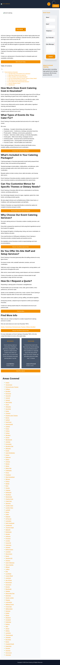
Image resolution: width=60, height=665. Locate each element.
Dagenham (8, 646)
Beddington (9, 532)
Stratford (8, 591)
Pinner (7, 472)
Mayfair (7, 483)
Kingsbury (8, 475)
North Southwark (10, 523)
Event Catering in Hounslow (11, 72)
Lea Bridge (8, 573)
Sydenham (8, 545)
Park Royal (8, 422)
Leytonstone (9, 602)
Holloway (8, 536)
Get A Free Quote (20, 370)
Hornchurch (9, 652)
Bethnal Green (9, 549)
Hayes (7, 404)
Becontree (8, 639)
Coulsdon (8, 551)
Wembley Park (9, 446)
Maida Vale (8, 468)
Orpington (8, 637)
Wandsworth (9, 439)
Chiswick (8, 413)
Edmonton (8, 595)
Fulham (8, 431)
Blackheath (8, 589)
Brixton (7, 512)
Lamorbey (8, 633)
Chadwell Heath (10, 644)
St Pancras (8, 518)
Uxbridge (8, 442)
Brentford (33, 327)
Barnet (7, 556)
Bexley (7, 641)
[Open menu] (48, 4)
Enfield (7, 613)
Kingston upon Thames (12, 415)
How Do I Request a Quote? (14, 83)
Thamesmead (9, 635)
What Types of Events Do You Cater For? (17, 75)
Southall (8, 398)
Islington (8, 534)
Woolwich (8, 617)
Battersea (8, 457)
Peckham (8, 538)
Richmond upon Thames (18, 327)
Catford (7, 569)
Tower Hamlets (9, 565)
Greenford (8, 409)
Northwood (8, 492)
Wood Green (9, 554)
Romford (8, 648)
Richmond (8, 393)
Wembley (8, 435)
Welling (8, 630)
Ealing (7, 411)
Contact (56, 5)
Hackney (8, 560)
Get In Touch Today (21, 61)
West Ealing (9, 402)
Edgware (8, 516)
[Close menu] (53, 2)
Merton (7, 466)
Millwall (8, 567)
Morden (8, 464)
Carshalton (8, 521)
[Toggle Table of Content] (2, 69)
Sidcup (7, 628)
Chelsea (8, 461)
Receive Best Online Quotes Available (20, 210)
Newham (8, 611)
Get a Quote (20, 29)
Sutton (7, 514)
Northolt (8, 420)
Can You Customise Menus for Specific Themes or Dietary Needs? (23, 78)
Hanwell (8, 400)
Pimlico (7, 481)
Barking (8, 624)
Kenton (7, 455)
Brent (7, 486)
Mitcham (8, 479)
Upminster (8, 655)
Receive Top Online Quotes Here (21, 246)
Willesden (8, 448)
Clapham (8, 490)
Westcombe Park (10, 593)
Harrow (7, 437)
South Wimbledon (10, 453)
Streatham (8, 494)
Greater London (10, 598)
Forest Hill (8, 543)
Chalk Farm (9, 501)
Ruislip (7, 450)
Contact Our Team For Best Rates (20, 150)
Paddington (9, 470)
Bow (7, 571)
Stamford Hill (9, 558)
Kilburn (7, 459)
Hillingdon (8, 406)
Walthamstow (9, 609)
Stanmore (8, 503)
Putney (7, 428)
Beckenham (9, 582)
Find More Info (12, 84)
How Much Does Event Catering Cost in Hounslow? (19, 73)
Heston (3, 327)
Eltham (7, 615)
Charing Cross (9, 499)
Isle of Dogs (9, 580)
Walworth (8, 529)
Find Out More (20, 311)
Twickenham (8, 327)
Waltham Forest (10, 604)
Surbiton (8, 426)
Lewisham (8, 578)
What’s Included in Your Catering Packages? (18, 76)
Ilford (7, 626)
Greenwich (8, 584)
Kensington (8, 444)
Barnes (7, 417)
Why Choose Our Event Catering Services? (18, 80)
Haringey (8, 547)
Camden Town (9, 505)
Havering (8, 650)
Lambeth (8, 510)
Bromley (8, 587)
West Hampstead (10, 477)
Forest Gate (9, 606)
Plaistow (8, 600)
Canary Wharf (9, 576)
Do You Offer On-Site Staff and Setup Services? (19, 81)
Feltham (28, 327)
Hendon (8, 488)
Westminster (9, 496)
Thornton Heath (10, 527)
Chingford (8, 619)
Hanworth (8, 395)
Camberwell (9, 525)
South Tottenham (10, 562)
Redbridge (8, 622)
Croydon (8, 540)
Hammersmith (9, 424)
